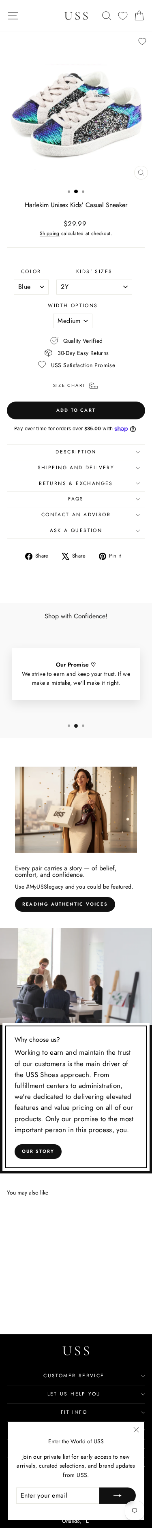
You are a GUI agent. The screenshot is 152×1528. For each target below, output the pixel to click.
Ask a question (76, 530)
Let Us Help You (74, 1394)
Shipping (50, 233)
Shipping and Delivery (76, 467)
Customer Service (73, 1375)
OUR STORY (38, 1151)
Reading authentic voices (65, 904)
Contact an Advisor (76, 514)
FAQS (76, 498)
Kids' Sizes (94, 271)
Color (31, 271)
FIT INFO (74, 1412)
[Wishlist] (123, 16)
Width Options (73, 305)
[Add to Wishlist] (142, 41)
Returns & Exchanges (76, 483)
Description (76, 451)
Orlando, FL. (76, 1521)
